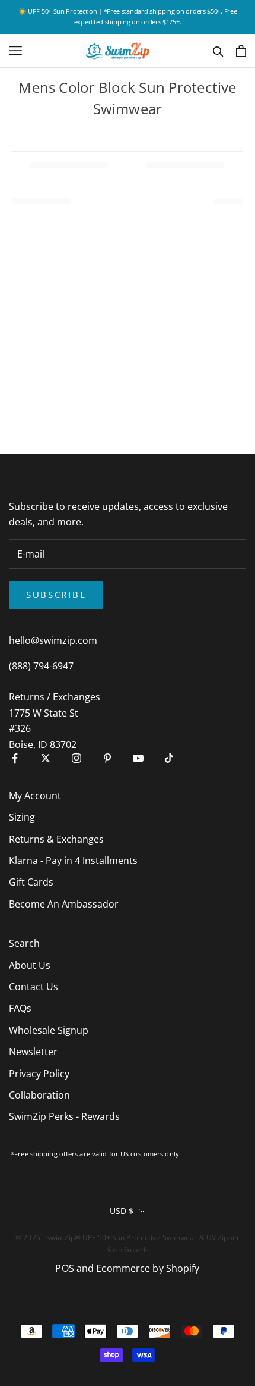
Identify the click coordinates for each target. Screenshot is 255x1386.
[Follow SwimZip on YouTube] (138, 758)
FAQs (20, 1008)
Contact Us (33, 986)
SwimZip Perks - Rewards (64, 1116)
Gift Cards (31, 881)
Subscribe (56, 594)
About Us (29, 965)
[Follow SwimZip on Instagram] (76, 758)
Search (24, 943)
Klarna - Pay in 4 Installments (73, 860)
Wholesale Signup (48, 1030)
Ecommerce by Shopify (147, 1268)
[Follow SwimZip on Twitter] (46, 758)
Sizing (22, 817)
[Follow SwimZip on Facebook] (15, 758)
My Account (35, 795)
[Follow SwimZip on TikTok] (169, 758)
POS (64, 1268)
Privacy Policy (39, 1073)
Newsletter (33, 1051)
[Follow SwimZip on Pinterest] (107, 758)
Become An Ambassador (64, 904)
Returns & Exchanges (56, 839)
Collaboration (39, 1095)
